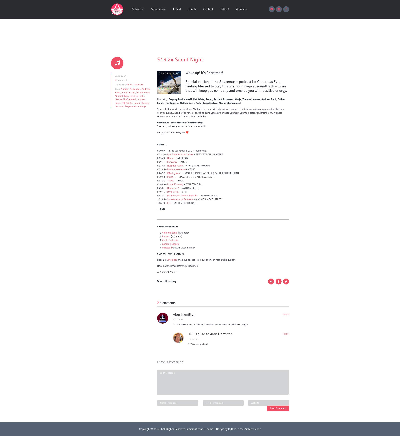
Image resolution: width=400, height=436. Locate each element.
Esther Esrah (128, 92)
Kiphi (141, 96)
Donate (192, 9)
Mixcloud (167, 247)
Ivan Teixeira (131, 96)
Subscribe (138, 9)
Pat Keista (127, 103)
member (172, 259)
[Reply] (286, 314)
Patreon (166, 236)
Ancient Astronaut (130, 89)
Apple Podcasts (170, 240)
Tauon (136, 103)
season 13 (138, 84)
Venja (143, 106)
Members (241, 9)
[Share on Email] (271, 281)
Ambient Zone (169, 232)
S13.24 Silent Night (180, 59)
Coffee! (224, 9)
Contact (208, 9)
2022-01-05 (178, 320)
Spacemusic (158, 9)
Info (129, 84)
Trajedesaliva (132, 106)
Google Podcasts (170, 244)
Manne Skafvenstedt (125, 99)
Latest (177, 9)
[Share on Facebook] (279, 281)
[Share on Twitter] (286, 281)
